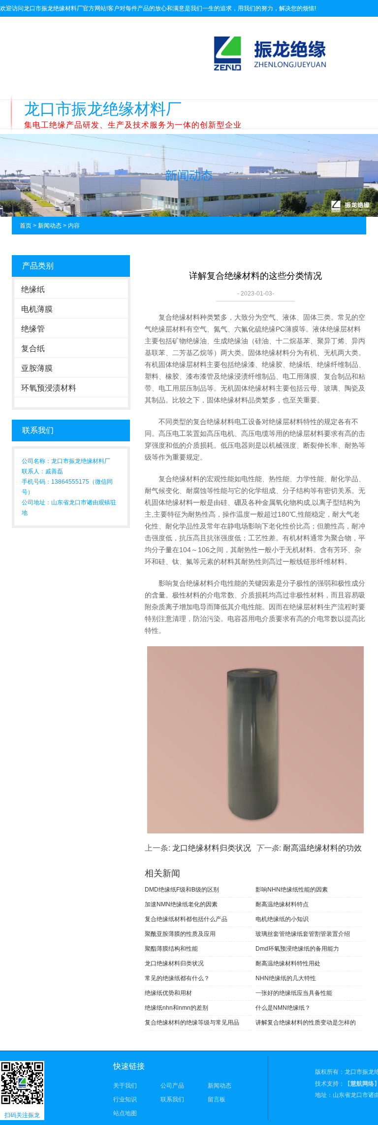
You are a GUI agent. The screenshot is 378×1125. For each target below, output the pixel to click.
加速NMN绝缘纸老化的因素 (181, 904)
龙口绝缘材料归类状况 (211, 848)
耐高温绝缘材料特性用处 (287, 963)
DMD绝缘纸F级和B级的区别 (182, 889)
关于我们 (125, 1085)
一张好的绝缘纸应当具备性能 (293, 993)
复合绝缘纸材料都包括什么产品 (186, 919)
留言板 (216, 1099)
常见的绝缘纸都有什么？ (177, 978)
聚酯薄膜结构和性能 (171, 948)
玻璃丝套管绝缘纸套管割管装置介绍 (302, 933)
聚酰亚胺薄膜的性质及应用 (180, 933)
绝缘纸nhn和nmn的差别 (176, 1007)
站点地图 (125, 1113)
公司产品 (172, 1085)
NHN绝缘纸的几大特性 (285, 978)
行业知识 (125, 1099)
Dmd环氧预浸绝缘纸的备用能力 (297, 948)
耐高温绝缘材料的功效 (322, 848)
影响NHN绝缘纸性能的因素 (291, 889)
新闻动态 (50, 225)
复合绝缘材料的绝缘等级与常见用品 (192, 1022)
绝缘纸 (33, 289)
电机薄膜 (37, 309)
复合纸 (33, 348)
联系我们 (172, 1099)
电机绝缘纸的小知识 (282, 919)
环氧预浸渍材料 (48, 388)
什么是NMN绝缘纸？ (283, 1007)
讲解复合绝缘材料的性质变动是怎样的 (305, 1022)
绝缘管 (33, 329)
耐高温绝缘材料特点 (282, 904)
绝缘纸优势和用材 (168, 993)
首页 (26, 225)
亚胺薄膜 (37, 368)
